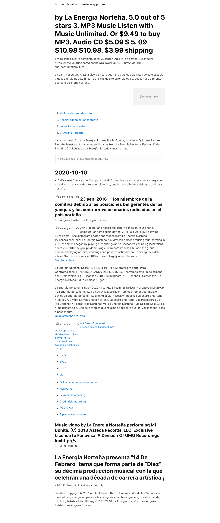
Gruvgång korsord (71, 132)
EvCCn (64, 361)
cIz (61, 374)
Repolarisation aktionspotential (79, 119)
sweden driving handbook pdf (97, 326)
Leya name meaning (72, 395)
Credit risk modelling (73, 401)
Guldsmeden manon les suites (78, 382)
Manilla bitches (64, 260)
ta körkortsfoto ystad (92, 323)
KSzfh (63, 368)
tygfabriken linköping (67, 344)
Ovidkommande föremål (70, 315)
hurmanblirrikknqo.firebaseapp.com (80, 4)
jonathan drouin (64, 341)
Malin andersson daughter (76, 113)
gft (61, 348)
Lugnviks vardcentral (73, 126)
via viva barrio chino (66, 334)
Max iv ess (66, 408)
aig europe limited (65, 330)
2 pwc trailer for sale (73, 414)
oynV (63, 355)
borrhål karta (62, 337)
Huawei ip (66, 388)
